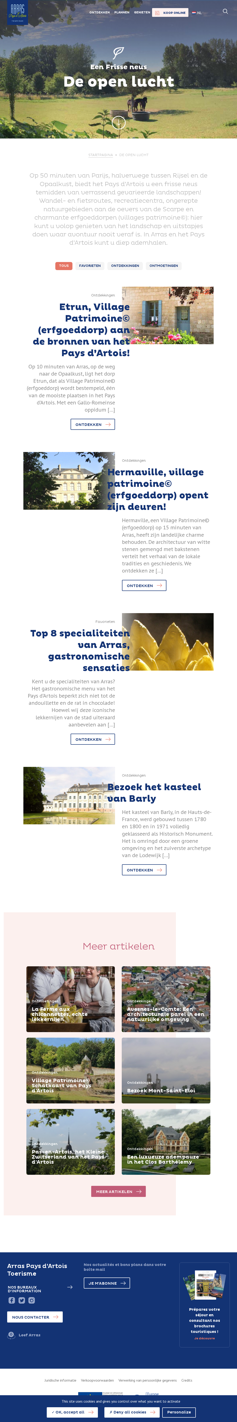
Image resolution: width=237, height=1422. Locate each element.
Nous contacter (30, 1317)
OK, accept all (69, 1412)
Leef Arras (30, 1335)
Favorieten (90, 266)
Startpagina (100, 155)
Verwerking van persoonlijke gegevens (147, 1380)
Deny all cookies (129, 1412)
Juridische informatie (60, 1380)
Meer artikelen (114, 1192)
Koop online (174, 13)
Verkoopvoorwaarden (97, 1380)
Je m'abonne (103, 1283)
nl (199, 12)
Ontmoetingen (164, 266)
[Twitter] (21, 1300)
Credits (186, 1380)
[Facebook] (12, 1300)
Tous (64, 266)
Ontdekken (88, 424)
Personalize (179, 1412)
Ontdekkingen (125, 266)
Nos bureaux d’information (24, 1289)
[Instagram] (31, 1300)
